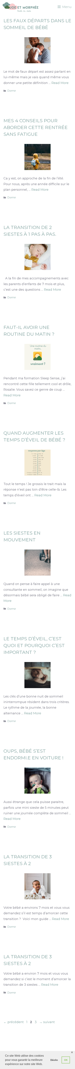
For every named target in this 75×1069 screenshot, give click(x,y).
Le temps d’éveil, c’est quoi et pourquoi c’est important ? (34, 645)
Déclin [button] (54, 1060)
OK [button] (66, 1060)
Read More (60, 83)
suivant (47, 1022)
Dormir (11, 90)
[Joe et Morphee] (20, 7)
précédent (13, 1022)
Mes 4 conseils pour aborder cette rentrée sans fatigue (35, 127)
